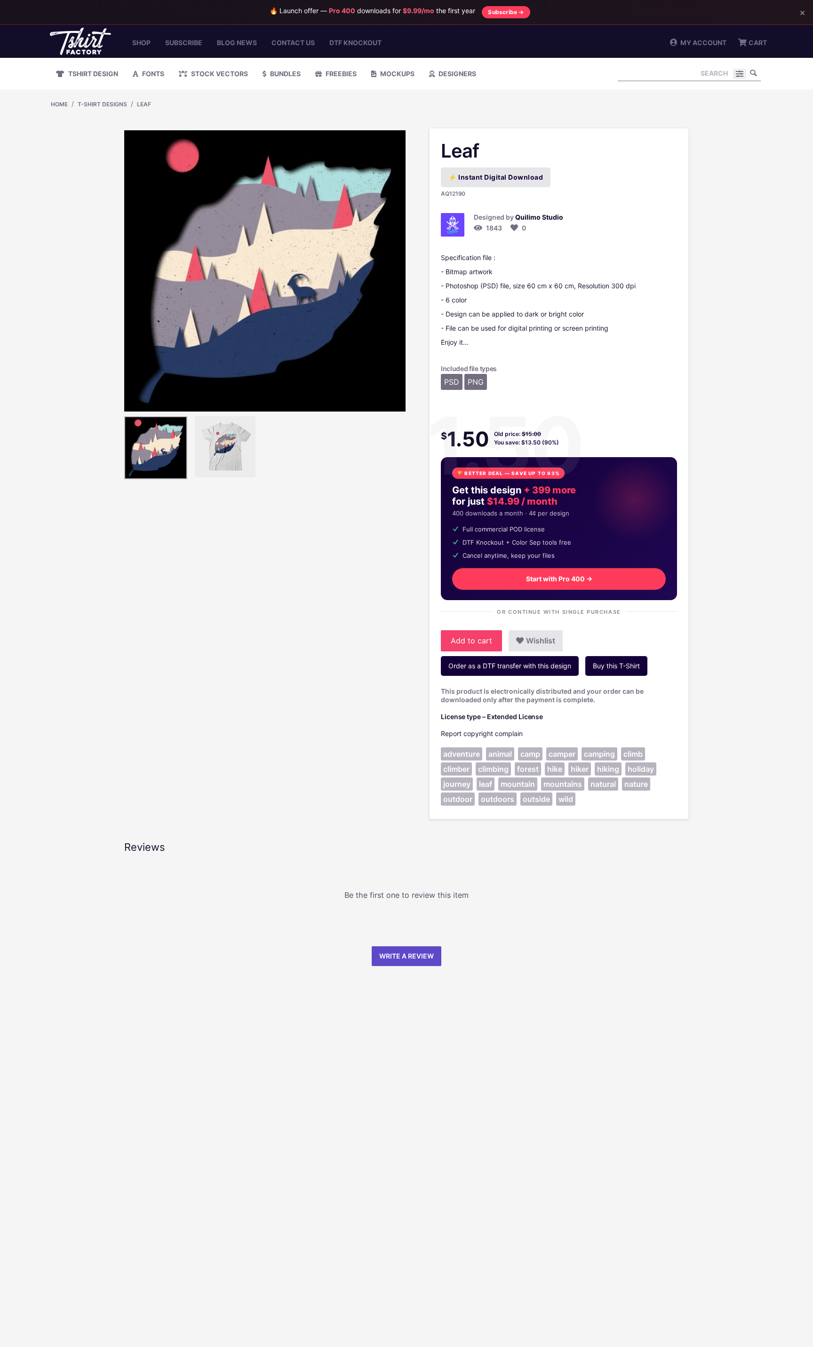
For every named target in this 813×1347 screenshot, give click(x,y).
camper (562, 754)
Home (59, 104)
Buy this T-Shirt (616, 666)
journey (456, 784)
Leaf (144, 104)
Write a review (406, 956)
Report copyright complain (482, 733)
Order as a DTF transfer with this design (509, 666)
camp (530, 754)
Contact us (293, 43)
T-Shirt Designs (102, 104)
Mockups (396, 74)
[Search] (753, 73)
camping (599, 754)
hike (554, 769)
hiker (580, 769)
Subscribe (183, 43)
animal (500, 754)
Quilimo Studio (539, 217)
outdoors (497, 799)
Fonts (152, 74)
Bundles (285, 74)
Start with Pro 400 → (559, 579)
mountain (518, 784)
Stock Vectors (219, 74)
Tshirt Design (92, 74)
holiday (641, 769)
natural (603, 784)
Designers (456, 74)
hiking (608, 769)
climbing (493, 769)
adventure (461, 754)
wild (565, 799)
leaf (485, 784)
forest (528, 769)
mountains (562, 784)
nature (636, 784)
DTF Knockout (355, 43)
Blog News (237, 43)
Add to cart (471, 640)
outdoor (457, 799)
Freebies (340, 74)
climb (633, 754)
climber (456, 769)
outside (536, 799)
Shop (141, 43)
